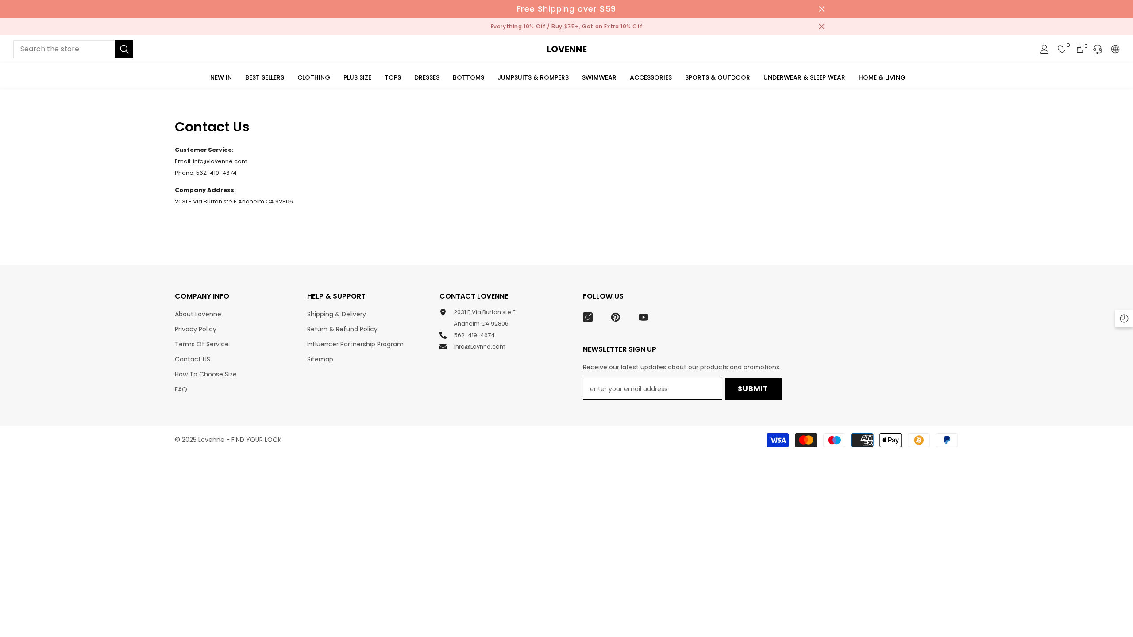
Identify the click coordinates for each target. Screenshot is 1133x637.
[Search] (73, 49)
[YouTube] (643, 317)
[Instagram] (587, 317)
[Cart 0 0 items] (1079, 49)
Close (821, 9)
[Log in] (1044, 49)
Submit (753, 389)
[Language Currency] (1115, 49)
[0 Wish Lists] (1062, 49)
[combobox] (64, 49)
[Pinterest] (615, 317)
